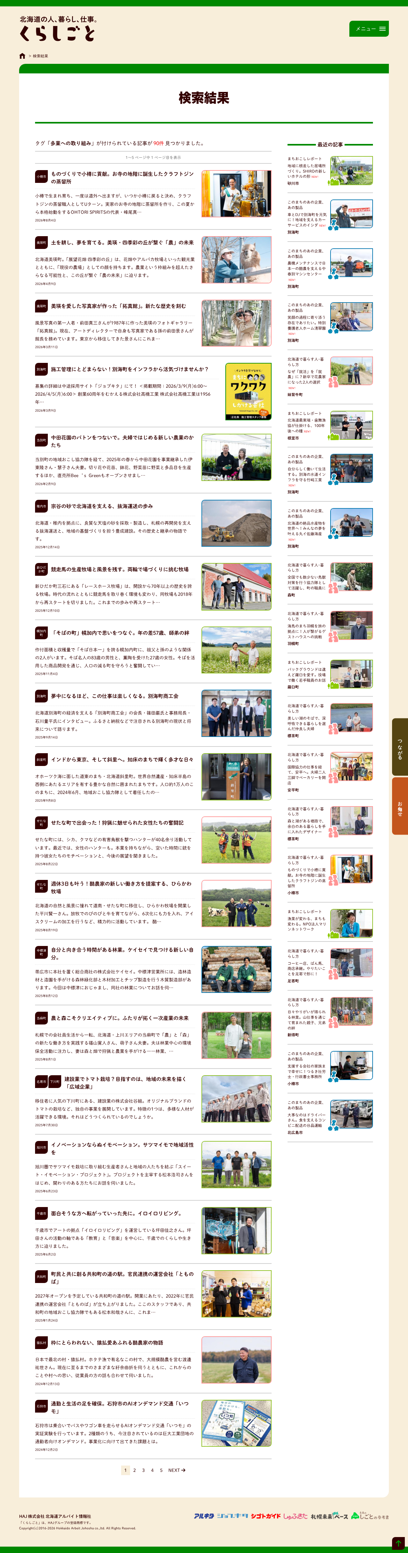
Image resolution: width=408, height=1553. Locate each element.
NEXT (174, 1470)
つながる (400, 747)
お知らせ (400, 806)
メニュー (366, 28)
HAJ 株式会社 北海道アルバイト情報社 (55, 1516)
